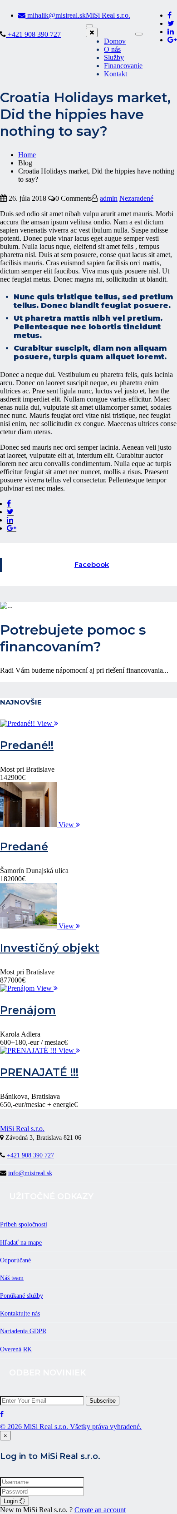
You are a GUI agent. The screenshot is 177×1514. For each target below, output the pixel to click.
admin (109, 198)
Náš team (12, 1278)
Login (12, 1501)
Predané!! (27, 745)
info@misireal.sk (30, 1173)
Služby (114, 57)
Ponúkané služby (21, 1295)
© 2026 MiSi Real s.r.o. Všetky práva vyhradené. (71, 1426)
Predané (24, 846)
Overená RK (16, 1349)
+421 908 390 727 (33, 34)
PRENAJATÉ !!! (39, 1072)
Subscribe (102, 1400)
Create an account (100, 1510)
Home (27, 155)
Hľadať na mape (21, 1242)
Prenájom (28, 1010)
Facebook (91, 564)
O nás (112, 49)
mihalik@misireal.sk (55, 15)
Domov (115, 41)
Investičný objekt (49, 947)
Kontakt (115, 74)
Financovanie (123, 65)
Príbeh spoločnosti (23, 1224)
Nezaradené (136, 198)
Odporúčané (15, 1260)
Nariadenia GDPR (23, 1331)
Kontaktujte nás (20, 1313)
